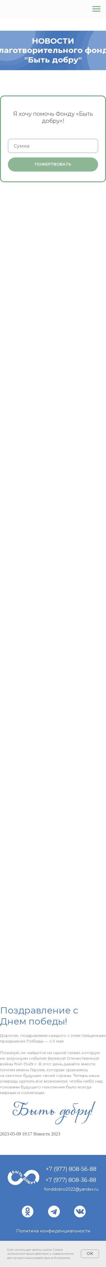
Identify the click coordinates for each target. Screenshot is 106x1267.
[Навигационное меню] (96, 9)
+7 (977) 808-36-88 (71, 1180)
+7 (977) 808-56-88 (71, 1169)
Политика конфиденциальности (53, 1230)
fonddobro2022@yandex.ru (71, 1189)
